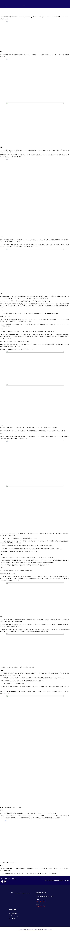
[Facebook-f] (2, 881)
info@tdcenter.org (40, 906)
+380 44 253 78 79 (40, 901)
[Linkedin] (5, 881)
